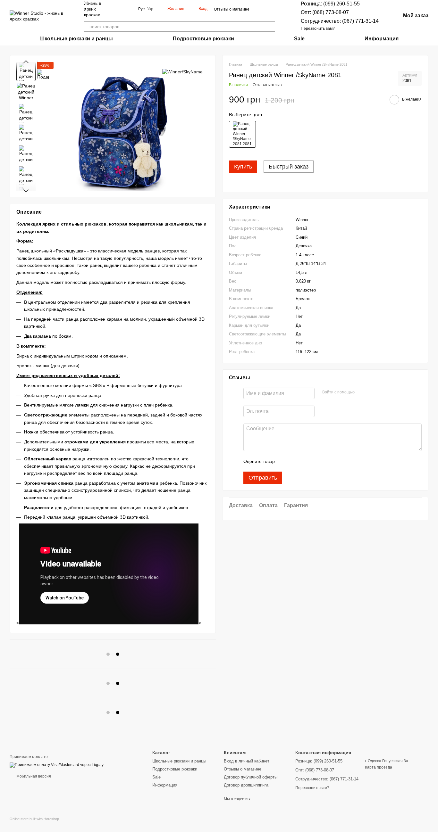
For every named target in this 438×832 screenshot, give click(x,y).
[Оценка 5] (326, 461)
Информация (382, 38)
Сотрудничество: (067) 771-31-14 (340, 21)
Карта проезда (378, 767)
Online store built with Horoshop (34, 819)
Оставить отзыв (267, 85)
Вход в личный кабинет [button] (246, 761)
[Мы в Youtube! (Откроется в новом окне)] (121, 9)
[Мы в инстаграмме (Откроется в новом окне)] (129, 9)
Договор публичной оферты (250, 777)
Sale (299, 38)
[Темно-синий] (242, 134)
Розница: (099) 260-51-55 (330, 3)
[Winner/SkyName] (182, 71)
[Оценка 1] (285, 461)
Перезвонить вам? (318, 28)
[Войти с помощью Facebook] (362, 392)
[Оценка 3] (306, 461)
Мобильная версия (33, 776)
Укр (150, 9)
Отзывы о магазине (231, 9)
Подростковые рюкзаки (203, 38)
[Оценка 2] (296, 461)
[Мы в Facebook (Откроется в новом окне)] (113, 9)
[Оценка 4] (316, 461)
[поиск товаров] (270, 26)
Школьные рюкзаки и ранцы (76, 38)
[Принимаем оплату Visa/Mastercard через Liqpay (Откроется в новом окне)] (57, 764)
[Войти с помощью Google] (372, 392)
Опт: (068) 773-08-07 (325, 12)
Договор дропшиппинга (246, 785)
